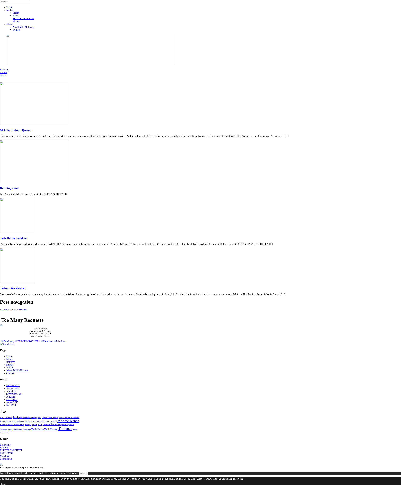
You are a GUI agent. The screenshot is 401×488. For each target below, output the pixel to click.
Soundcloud (6, 458)
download (67, 418)
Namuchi (9, 425)
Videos (16, 21)
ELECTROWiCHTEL (11, 450)
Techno (65, 428)
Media (9, 10)
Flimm (14, 421)
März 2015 (11, 399)
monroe (3, 425)
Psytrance (3, 429)
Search (16, 12)
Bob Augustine (9, 188)
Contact (16, 29)
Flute (19, 421)
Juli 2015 (10, 396)
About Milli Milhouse (23, 27)
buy (39, 418)
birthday (34, 418)
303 (1, 418)
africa (20, 418)
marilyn (54, 421)
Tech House (50, 429)
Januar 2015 (12, 402)
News (15, 15)
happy (33, 421)
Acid (15, 417)
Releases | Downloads (23, 18)
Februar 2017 (13, 385)
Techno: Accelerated (13, 288)
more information (69, 473)
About (9, 24)
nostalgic (28, 425)
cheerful (55, 418)
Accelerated (7, 418)
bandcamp (27, 418)
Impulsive (40, 421)
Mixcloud (5, 456)
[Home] (1, 325)
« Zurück (4, 309)
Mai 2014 (11, 405)
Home (9, 7)
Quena (10, 429)
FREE (23, 421)
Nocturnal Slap (18, 425)
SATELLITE (17, 429)
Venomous (4, 433)
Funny (28, 421)
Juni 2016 (11, 391)
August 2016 (12, 388)
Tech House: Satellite (13, 238)
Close (3, 484)
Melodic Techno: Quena (15, 130)
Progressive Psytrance (66, 425)
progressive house (47, 424)
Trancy (74, 429)
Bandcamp (5, 444)
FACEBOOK (7, 453)
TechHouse (37, 429)
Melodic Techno (68, 421)
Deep (61, 418)
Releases (4, 69)
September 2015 (14, 394)
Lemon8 (47, 421)
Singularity (27, 429)
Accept (83, 473)
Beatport (4, 447)
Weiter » (23, 309)
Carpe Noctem (47, 418)
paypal (34, 425)
